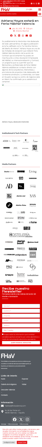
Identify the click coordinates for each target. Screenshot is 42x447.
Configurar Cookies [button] (9, 442)
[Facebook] (31, 3)
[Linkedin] (39, 3)
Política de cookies (25, 438)
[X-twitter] (34, 3)
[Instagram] (36, 3)
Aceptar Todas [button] (22, 442)
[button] (39, 9)
